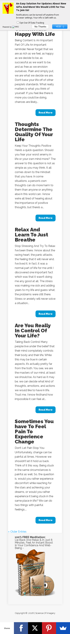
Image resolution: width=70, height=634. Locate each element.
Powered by (7, 27)
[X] (35, 628)
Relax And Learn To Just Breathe (31, 235)
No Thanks (40, 26)
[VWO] (15, 27)
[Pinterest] (49, 628)
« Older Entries (17, 531)
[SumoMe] (63, 628)
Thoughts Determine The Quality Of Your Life (34, 131)
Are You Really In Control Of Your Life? (33, 330)
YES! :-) (60, 26)
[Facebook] (21, 628)
